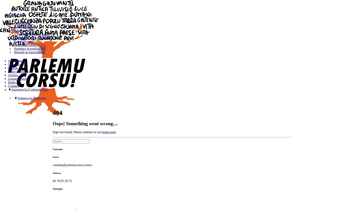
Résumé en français (29, 52)
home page (109, 132)
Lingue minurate (18, 78)
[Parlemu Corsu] (172, 5)
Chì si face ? (16, 64)
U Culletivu (15, 15)
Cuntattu (13, 86)
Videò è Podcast (18, 71)
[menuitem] (176, 36)
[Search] (71, 141)
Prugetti (13, 68)
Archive (13, 75)
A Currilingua (16, 60)
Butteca (13, 82)
